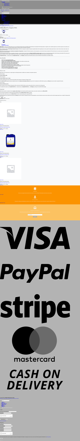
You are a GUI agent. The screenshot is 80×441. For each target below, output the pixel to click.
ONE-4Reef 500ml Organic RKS (5, 182)
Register (1, 438)
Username (2, 424)
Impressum (1, 398)
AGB (4, 398)
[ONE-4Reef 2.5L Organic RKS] (4, 33)
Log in (6, 419)
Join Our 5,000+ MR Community (7, 7)
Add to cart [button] (1, 129)
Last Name (2, 430)
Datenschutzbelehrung (9, 398)
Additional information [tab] (5, 45)
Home (1, 25)
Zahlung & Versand (16, 398)
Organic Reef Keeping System (8, 25)
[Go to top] (0, 399)
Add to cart (1, 37)
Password (1, 427)
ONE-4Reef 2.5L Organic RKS (4, 154)
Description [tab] (3, 44)
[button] (2, 11)
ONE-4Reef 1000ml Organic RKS (5, 127)
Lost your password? (3, 420)
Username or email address (4, 411)
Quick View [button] (1, 124)
